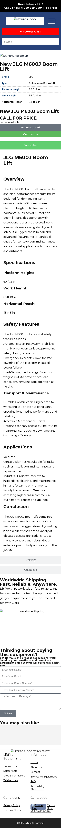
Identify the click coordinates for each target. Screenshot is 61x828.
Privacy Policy (11, 805)
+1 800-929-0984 (40, 811)
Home (34, 762)
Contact (35, 771)
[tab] (30, 145)
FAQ (33, 781)
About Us (36, 767)
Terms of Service (13, 810)
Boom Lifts (10, 766)
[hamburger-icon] (51, 21)
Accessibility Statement (37, 788)
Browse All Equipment (43, 776)
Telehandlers (10, 780)
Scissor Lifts (10, 770)
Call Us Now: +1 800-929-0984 (23, 7)
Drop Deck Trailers (14, 775)
